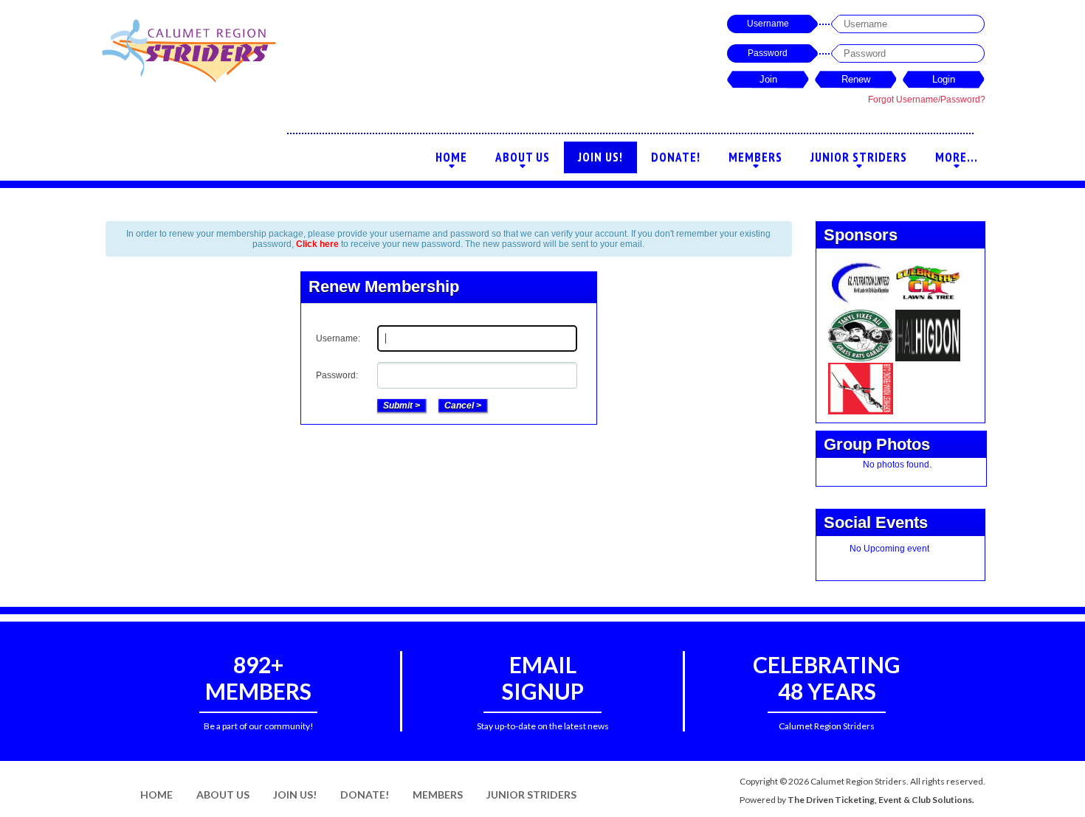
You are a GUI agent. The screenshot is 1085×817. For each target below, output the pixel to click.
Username (768, 23)
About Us (522, 161)
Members (755, 161)
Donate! (675, 157)
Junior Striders (858, 161)
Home (451, 161)
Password (768, 53)
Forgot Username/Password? (926, 99)
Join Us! (600, 161)
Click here (317, 244)
